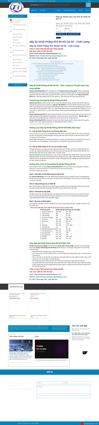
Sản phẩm (51, 10)
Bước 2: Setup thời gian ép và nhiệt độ (48, 75)
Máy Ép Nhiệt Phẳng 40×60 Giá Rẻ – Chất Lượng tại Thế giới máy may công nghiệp (53, 63)
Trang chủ (34, 10)
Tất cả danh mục (34, 5)
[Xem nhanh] (23, 316)
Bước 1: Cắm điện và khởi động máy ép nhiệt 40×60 (51, 73)
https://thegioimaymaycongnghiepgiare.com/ (51, 56)
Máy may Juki (16, 65)
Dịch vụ (59, 10)
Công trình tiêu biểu (69, 10)
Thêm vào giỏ (61, 34)
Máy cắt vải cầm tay (17, 34)
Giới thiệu (42, 10)
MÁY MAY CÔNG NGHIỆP (20, 68)
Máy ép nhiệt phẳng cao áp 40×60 (39, 155)
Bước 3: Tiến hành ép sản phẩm (46, 76)
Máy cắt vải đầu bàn (17, 37)
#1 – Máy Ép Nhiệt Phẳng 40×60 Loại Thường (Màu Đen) (52, 68)
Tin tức (80, 10)
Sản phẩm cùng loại (16, 287)
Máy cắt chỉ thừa (16, 42)
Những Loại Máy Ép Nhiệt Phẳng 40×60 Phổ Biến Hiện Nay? (50, 67)
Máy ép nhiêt (16, 40)
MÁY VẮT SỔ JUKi (18, 62)
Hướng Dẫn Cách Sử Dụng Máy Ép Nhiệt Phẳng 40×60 (49, 71)
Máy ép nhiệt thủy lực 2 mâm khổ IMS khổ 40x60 (17, 294)
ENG (89, 1)
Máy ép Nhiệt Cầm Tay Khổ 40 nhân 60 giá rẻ (38, 294)
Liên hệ (87, 10)
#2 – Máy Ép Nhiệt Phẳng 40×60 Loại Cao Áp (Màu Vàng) (52, 70)
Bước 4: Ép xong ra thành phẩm (46, 78)
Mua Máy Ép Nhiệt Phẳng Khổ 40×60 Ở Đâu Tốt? (47, 80)
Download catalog (74, 34)
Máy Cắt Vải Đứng (17, 59)
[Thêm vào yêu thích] (20, 316)
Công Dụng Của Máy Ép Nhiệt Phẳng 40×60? (47, 65)
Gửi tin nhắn (63, 396)
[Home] (16, 7)
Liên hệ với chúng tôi (59, 328)
